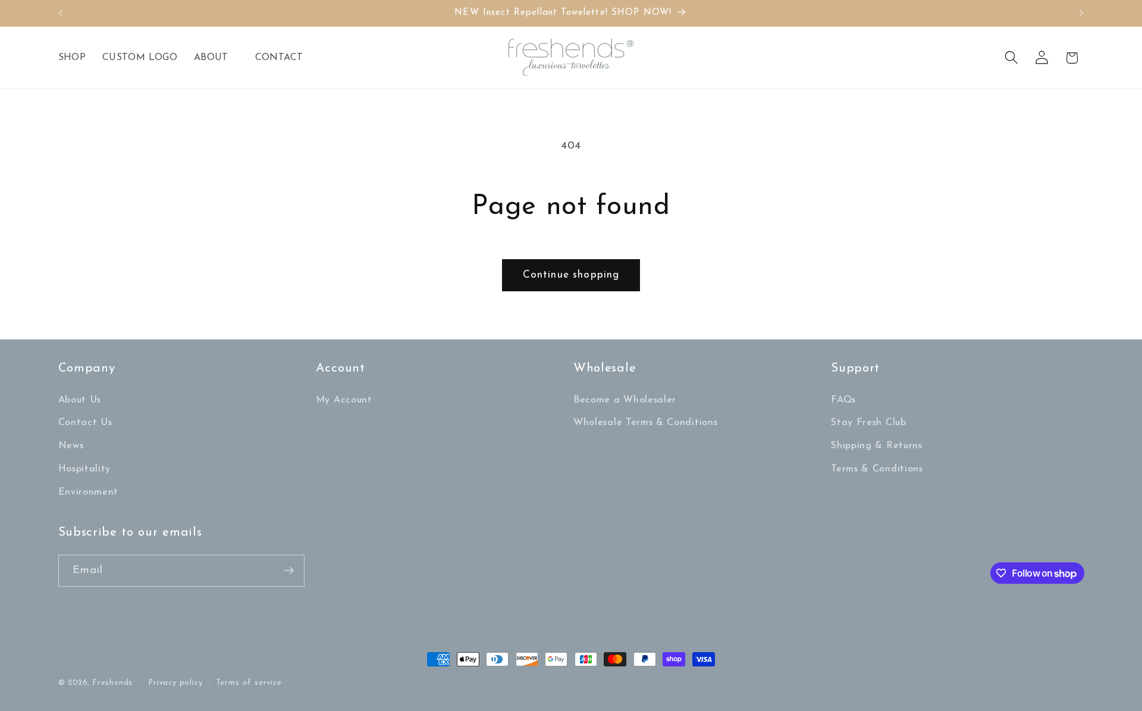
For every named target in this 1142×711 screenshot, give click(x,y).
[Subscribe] (289, 571)
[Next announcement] (1081, 13)
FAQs (843, 400)
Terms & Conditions (877, 469)
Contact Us (85, 423)
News (71, 446)
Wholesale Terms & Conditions (645, 423)
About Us (80, 400)
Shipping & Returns (876, 446)
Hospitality (84, 469)
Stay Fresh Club (868, 423)
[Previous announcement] (61, 13)
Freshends (113, 683)
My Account (344, 400)
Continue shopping (571, 275)
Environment (88, 492)
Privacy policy (175, 683)
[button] (216, 57)
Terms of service (249, 683)
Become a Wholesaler (624, 400)
